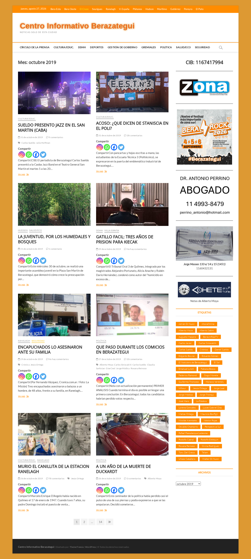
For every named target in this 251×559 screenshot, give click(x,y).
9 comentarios (55, 137)
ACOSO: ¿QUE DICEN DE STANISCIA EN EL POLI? (132, 125)
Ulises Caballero (187, 458)
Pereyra (188, 9)
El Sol (217, 362)
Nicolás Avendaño (188, 420)
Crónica (25, 364)
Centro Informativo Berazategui (77, 26)
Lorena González (187, 407)
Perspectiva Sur (213, 426)
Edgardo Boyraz (187, 355)
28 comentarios (134, 135)
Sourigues (97, 9)
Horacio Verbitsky (215, 381)
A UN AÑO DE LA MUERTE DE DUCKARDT (123, 468)
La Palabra (201, 401)
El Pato (199, 9)
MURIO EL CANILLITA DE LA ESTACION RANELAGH (53, 468)
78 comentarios (56, 478)
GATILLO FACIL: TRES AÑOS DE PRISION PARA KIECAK (124, 239)
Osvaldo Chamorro (188, 426)
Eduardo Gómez (210, 355)
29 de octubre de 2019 (109, 249)
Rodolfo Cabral (186, 439)
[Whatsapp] (29, 154)
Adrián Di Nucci (187, 323)
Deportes (96, 47)
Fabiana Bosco (208, 368)
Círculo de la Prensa (34, 47)
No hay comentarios (136, 249)
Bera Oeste (70, 9)
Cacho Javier (185, 343)
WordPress (90, 547)
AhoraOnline (208, 323)
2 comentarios (133, 478)
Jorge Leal (219, 388)
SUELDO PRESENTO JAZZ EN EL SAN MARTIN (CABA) (51, 127)
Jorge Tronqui (207, 394)
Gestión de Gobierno (122, 47)
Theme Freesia (77, 547)
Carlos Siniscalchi (123, 364)
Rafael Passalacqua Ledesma (193, 433)
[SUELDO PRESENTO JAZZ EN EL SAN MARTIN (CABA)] (54, 93)
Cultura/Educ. (64, 47)
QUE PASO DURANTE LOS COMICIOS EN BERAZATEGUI (130, 349)
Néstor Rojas (210, 420)
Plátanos (137, 9)
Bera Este (56, 9)
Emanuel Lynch (186, 368)
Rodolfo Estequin (209, 439)
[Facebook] (36, 154)
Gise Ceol (110, 368)
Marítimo (162, 9)
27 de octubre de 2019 (109, 359)
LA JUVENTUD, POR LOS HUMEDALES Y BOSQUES (54, 239)
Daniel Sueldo (222, 349)
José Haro (184, 401)
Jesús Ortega (37, 364)
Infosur (182, 388)
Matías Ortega (186, 413)
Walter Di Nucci (210, 458)
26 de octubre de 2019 (31, 478)
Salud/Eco (183, 47)
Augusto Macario (187, 336)
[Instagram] (21, 154)
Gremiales (148, 47)
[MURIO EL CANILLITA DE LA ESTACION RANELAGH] (54, 434)
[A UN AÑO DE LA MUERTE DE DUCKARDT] (132, 434)
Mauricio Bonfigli (209, 413)
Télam (205, 452)
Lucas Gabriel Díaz (212, 407)
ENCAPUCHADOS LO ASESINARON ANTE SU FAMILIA (50, 349)
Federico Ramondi (188, 375)
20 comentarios (134, 359)
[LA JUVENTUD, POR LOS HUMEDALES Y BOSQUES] (54, 204)
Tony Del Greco (187, 452)
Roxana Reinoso (139, 368)
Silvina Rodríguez (210, 445)
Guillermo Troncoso (189, 381)
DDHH (82, 47)
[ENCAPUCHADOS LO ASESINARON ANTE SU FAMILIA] (54, 315)
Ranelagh (111, 9)
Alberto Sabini (207, 330)
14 (101, 521)
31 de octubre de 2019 (31, 137)
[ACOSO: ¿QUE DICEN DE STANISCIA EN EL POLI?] (132, 92)
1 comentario (55, 248)
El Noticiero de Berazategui (193, 362)
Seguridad (202, 47)
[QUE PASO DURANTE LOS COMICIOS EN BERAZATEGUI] (132, 315)
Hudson (150, 9)
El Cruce (84, 9)
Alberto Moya (106, 364)
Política (166, 47)
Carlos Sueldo (28, 142)
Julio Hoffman (43, 142)
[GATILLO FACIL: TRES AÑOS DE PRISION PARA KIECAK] (132, 204)
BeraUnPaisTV (210, 336)
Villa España (111, 230)
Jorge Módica (123, 368)
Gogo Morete (211, 375)
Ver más (26, 175)
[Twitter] (43, 154)
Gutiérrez (175, 9)
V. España (124, 9)
